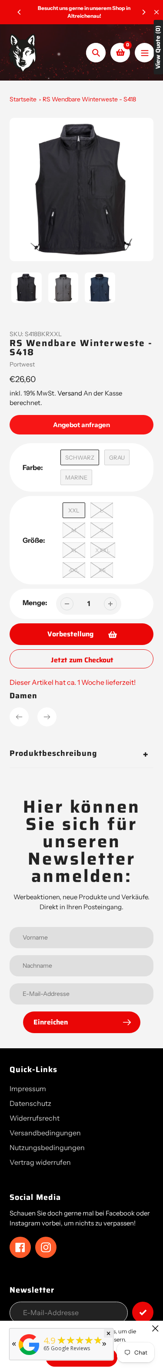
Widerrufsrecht (35, 1118)
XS (102, 570)
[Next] (143, 12)
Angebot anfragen (81, 425)
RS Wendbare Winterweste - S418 (89, 99)
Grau (117, 457)
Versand (70, 393)
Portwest (22, 364)
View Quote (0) (158, 47)
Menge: (35, 602)
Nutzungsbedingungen (47, 1147)
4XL (74, 570)
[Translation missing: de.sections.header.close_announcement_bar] (156, 12)
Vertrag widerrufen (40, 1162)
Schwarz (79, 457)
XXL (74, 510)
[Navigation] (144, 52)
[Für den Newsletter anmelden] (142, 1312)
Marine (76, 477)
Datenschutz (30, 1103)
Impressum (28, 1088)
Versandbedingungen (45, 1132)
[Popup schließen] (155, 1328)
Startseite (23, 99)
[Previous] (19, 12)
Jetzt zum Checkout (82, 660)
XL (74, 550)
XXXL (102, 550)
